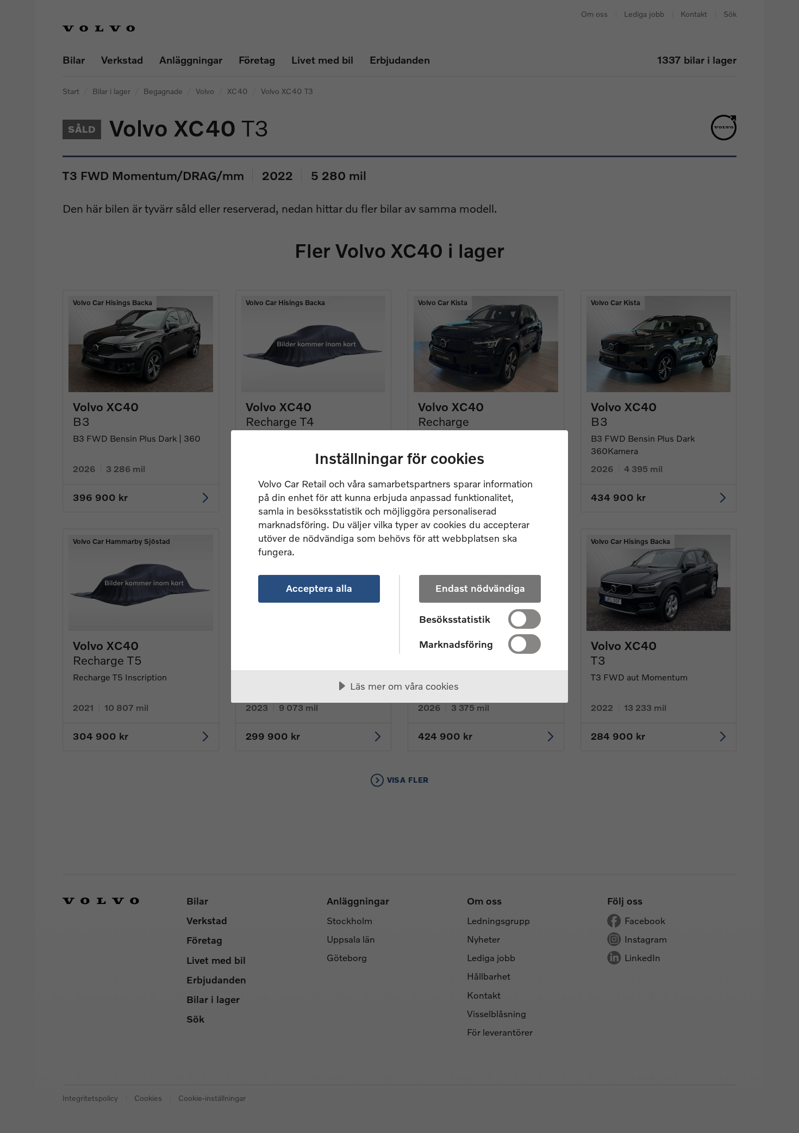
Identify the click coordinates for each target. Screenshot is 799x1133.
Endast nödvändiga (480, 588)
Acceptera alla (319, 588)
